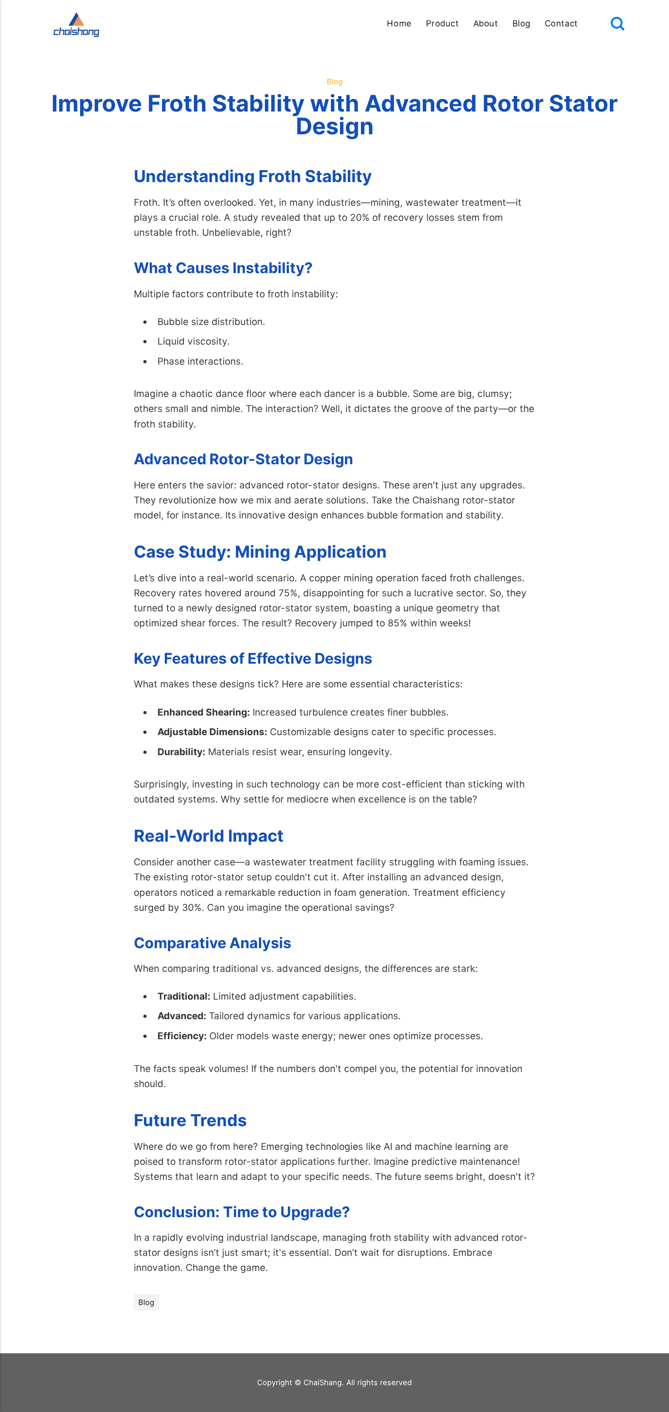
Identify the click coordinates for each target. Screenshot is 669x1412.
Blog (521, 23)
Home (399, 23)
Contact (561, 23)
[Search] (617, 23)
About (485, 23)
